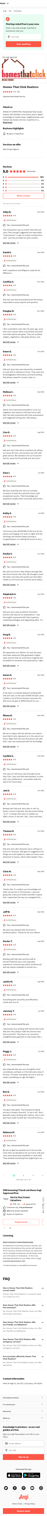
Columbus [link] (17, 11)
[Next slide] (10, 1228)
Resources (7, 1411)
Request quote (21, 1222)
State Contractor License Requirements (18, 1242)
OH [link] (10, 11)
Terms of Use (17, 1504)
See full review (9, 243)
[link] (21, 1206)
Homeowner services (11, 1398)
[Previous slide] (4, 1228)
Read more (7, 122)
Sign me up (24, 1457)
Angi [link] (4, 11)
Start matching (23, 44)
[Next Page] (42, 1175)
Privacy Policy (29, 1504)
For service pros (9, 1404)
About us (6, 1418)
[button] (4, 1228)
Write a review (23, 195)
